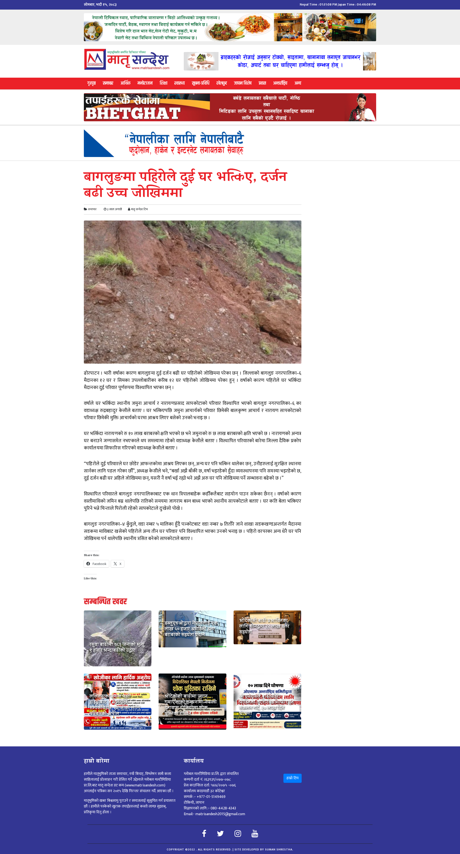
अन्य (297, 83)
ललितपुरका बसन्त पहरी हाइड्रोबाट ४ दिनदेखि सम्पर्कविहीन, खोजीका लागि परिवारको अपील (115, 705)
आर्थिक (125, 83)
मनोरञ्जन (145, 83)
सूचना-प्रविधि (200, 83)
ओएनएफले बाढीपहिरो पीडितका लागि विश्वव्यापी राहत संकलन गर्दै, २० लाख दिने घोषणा (266, 705)
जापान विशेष (243, 83)
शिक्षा (163, 83)
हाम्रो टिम (293, 778)
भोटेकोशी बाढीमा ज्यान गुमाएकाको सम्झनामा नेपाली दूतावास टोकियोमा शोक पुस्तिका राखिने (191, 705)
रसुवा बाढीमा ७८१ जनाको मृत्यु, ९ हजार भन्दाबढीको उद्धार (117, 648)
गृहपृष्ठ (91, 83)
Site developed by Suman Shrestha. (264, 849)
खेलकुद (222, 83)
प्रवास (262, 83)
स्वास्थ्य (179, 83)
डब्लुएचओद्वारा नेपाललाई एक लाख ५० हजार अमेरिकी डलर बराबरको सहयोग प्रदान (191, 629)
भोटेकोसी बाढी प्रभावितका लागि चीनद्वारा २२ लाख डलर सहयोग (264, 627)
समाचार (108, 83)
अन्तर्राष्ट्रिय (280, 83)
